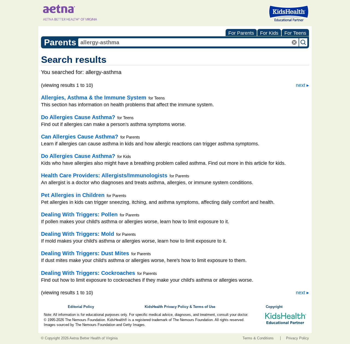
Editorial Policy (81, 307)
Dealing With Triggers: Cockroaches (88, 273)
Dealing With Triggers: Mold (77, 234)
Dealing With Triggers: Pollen (79, 214)
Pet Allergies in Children (72, 195)
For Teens (295, 33)
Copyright (274, 307)
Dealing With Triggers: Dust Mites (85, 253)
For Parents (241, 33)
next (300, 85)
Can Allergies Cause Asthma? (79, 137)
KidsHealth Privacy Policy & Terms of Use (180, 307)
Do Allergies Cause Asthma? (78, 117)
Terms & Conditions (258, 338)
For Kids (269, 33)
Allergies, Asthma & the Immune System (93, 98)
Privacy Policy (297, 338)
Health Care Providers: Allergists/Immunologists (104, 175)
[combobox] (188, 42)
